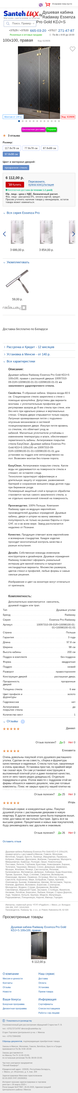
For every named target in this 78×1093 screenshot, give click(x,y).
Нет (70, 742)
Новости (7, 991)
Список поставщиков (49, 1008)
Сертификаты (45, 1004)
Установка (43, 987)
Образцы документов (12, 1041)
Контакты (8, 983)
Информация (47, 999)
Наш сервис (46, 973)
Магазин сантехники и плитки (22, 18)
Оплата (42, 983)
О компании (11, 973)
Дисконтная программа (15, 1008)
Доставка (43, 978)
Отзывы (7, 987)
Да (61, 742)
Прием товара (45, 991)
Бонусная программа (13, 1004)
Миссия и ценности (13, 978)
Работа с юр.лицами (48, 1013)
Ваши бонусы (12, 999)
